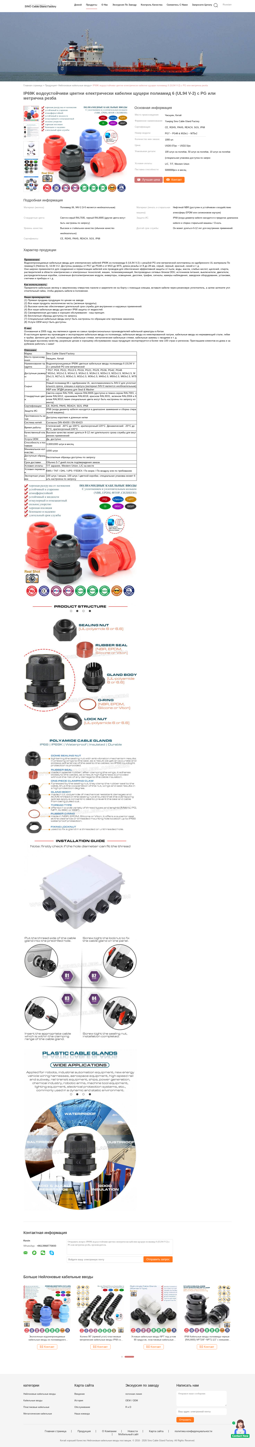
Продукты (91, 4)
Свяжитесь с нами (177, 4)
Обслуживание (82, 1407)
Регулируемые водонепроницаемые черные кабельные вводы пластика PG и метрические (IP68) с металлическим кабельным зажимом (100, 1338)
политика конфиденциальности (193, 1431)
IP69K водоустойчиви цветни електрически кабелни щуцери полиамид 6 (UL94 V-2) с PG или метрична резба (150, 85)
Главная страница (55, 1431)
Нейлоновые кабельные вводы (39, 1394)
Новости (133, 1431)
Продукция (84, 1431)
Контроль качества (151, 4)
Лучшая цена (150, 179)
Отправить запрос (158, 1259)
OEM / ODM (131, 1400)
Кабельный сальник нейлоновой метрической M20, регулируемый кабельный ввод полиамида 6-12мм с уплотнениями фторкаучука (207, 1338)
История (78, 1400)
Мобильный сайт (128, 1434)
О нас (104, 4)
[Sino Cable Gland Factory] (40, 6)
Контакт (176, 179)
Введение (79, 1394)
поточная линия (133, 1394)
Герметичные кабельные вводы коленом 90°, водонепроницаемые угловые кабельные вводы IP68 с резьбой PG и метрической (47, 1338)
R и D (128, 1407)
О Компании (109, 1431)
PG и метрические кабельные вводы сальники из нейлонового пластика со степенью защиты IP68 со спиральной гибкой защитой (154, 1338)
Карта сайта (156, 1431)
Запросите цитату (202, 4)
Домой (78, 4)
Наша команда (82, 1413)
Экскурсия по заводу (124, 4)
